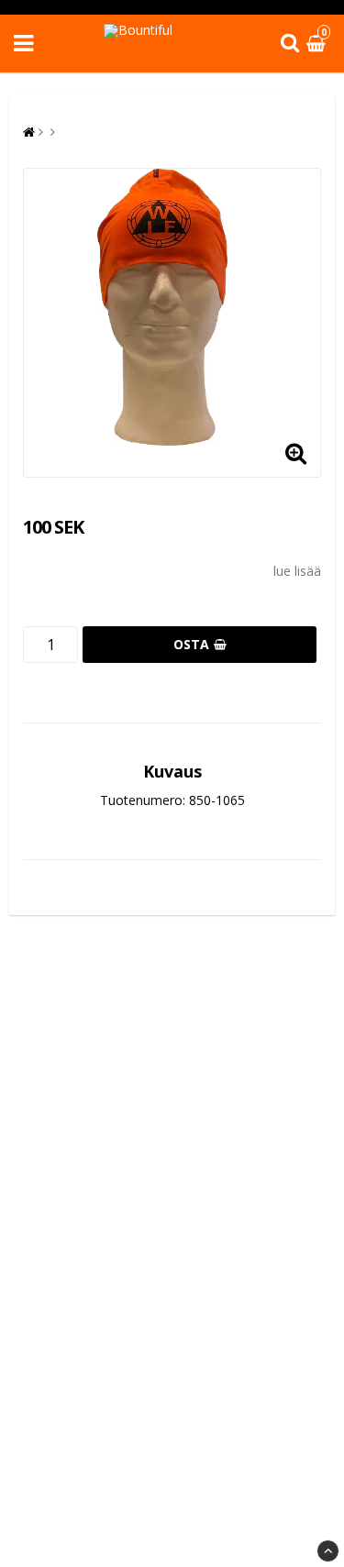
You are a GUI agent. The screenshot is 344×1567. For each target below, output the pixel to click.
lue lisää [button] (297, 570)
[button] (318, 43)
